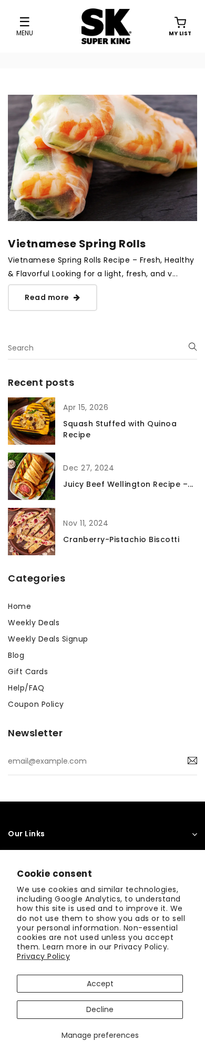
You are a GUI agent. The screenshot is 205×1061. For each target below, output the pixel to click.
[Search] (193, 347)
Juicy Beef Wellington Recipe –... (128, 484)
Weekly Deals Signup (48, 639)
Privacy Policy (43, 956)
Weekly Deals (33, 622)
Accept (100, 983)
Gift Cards (28, 671)
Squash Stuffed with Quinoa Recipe (120, 429)
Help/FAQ (26, 688)
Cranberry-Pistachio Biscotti (121, 539)
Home (19, 606)
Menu (24, 32)
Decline (100, 1009)
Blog (16, 655)
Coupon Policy (36, 704)
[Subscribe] (192, 761)
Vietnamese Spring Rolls (77, 244)
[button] (180, 26)
